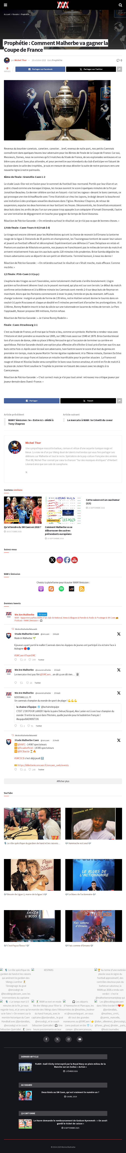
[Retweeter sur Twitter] (13, 629)
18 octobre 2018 (39, 60)
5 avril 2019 (71, 1096)
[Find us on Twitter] (57, 1040)
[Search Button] (120, 5)
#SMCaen (19, 655)
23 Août (57, 670)
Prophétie (25, 14)
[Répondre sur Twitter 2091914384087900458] (16, 660)
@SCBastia (23, 751)
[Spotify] (63, 589)
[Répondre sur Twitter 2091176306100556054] (16, 769)
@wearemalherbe (43, 670)
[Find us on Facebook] (46, 1039)
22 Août (56, 740)
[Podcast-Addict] (53, 589)
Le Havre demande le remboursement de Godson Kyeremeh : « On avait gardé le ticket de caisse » (70, 1122)
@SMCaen (45, 674)
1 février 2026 (71, 1071)
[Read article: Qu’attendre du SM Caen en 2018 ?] (23, 510)
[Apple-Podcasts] (43, 589)
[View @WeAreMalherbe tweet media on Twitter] (77, 674)
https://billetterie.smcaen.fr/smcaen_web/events (43, 765)
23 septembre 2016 (55, 538)
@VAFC (21, 744)
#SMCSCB (19, 758)
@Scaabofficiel (25, 747)
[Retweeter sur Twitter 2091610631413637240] (22, 683)
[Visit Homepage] (63, 5)
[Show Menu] (5, 5)
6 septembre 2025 (71, 1128)
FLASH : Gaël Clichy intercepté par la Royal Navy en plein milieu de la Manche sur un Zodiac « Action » (70, 1065)
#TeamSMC (30, 655)
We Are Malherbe (24, 669)
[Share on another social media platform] (119, 69)
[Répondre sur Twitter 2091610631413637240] (16, 683)
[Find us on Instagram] (68, 1039)
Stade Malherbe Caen (27, 633)
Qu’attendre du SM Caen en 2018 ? (22, 527)
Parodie (15, 14)
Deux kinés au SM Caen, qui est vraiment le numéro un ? (70, 1092)
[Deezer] (73, 589)
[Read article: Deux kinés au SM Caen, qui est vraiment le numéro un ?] (25, 1095)
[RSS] (83, 589)
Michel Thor (20, 60)
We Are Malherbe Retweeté (26, 629)
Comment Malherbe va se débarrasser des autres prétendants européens (58, 530)
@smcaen (45, 634)
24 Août (56, 634)
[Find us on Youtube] (80, 1039)
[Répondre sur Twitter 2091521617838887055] (16, 726)
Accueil (7, 14)
